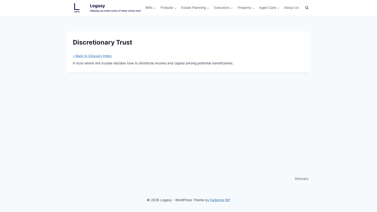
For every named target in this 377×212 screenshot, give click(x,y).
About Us (291, 8)
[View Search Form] (306, 7)
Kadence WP (220, 200)
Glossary (301, 179)
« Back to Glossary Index (92, 56)
